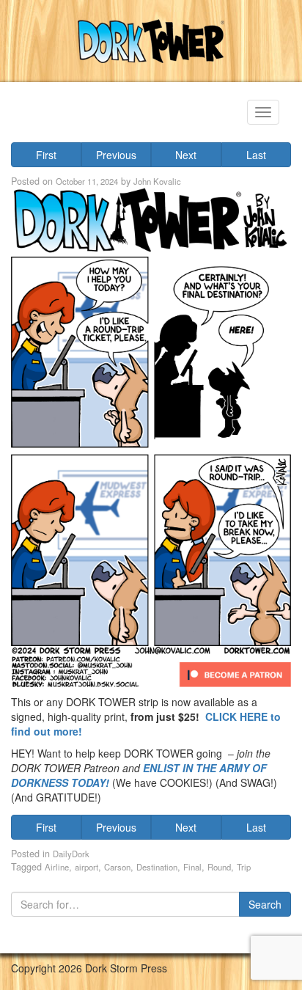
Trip (244, 867)
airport (86, 867)
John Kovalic (157, 181)
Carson (117, 867)
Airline (57, 867)
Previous (116, 154)
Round (219, 867)
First (46, 154)
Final (192, 867)
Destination (156, 867)
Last (256, 154)
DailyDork (71, 853)
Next (185, 154)
